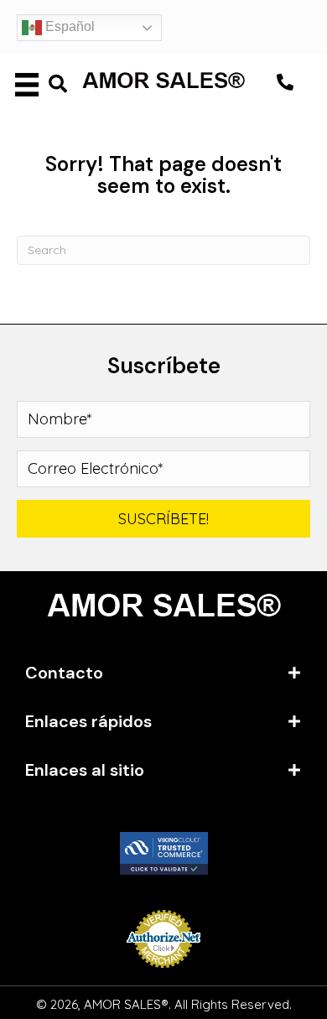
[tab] (163, 672)
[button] (285, 82)
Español (68, 26)
